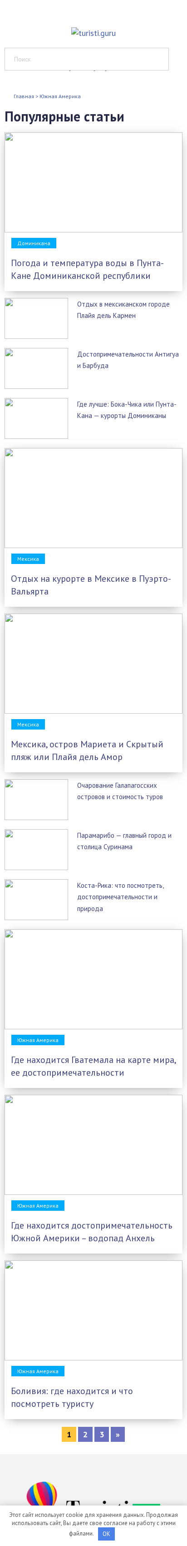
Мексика (28, 558)
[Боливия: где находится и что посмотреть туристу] (93, 1357)
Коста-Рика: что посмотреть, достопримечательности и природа (120, 896)
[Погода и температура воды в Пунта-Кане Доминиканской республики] (93, 229)
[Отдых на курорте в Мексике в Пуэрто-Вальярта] (93, 545)
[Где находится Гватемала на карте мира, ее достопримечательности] (93, 1026)
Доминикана (33, 243)
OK (106, 1534)
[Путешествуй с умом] (93, 26)
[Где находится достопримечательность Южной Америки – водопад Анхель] (93, 1192)
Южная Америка (38, 1040)
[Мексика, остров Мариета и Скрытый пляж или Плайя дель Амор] (93, 710)
